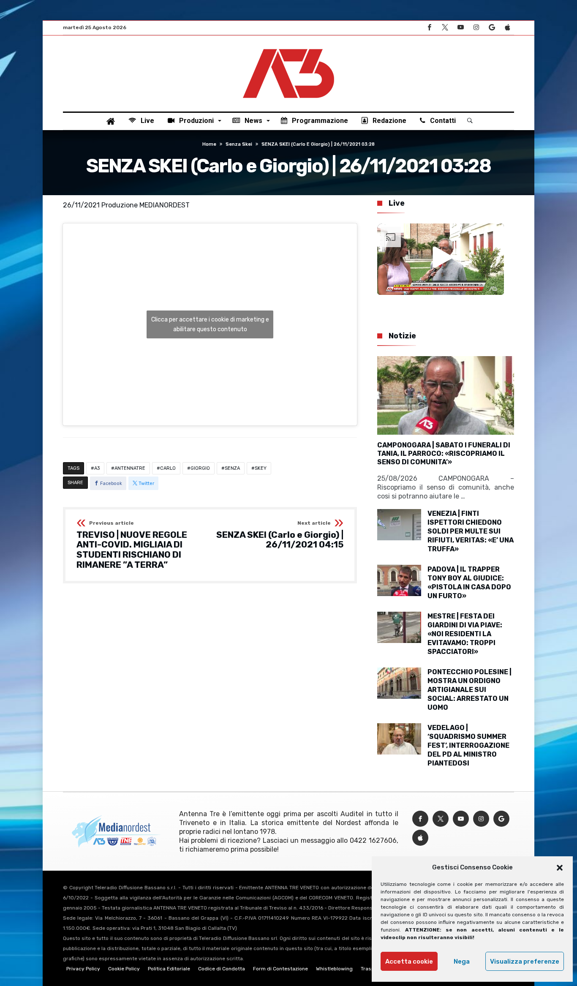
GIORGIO (200, 468)
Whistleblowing (334, 969)
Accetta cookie (409, 961)
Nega (462, 961)
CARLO (168, 468)
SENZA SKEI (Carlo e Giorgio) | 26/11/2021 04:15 (279, 535)
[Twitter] (445, 28)
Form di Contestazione (280, 969)
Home (209, 144)
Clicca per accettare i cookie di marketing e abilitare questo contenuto (210, 324)
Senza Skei (239, 144)
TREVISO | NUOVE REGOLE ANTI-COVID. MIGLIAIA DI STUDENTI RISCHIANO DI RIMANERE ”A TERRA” (131, 545)
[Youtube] (460, 28)
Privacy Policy (83, 969)
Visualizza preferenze (524, 961)
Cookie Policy (124, 969)
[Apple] (507, 28)
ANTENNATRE (129, 468)
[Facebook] (429, 28)
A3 (97, 468)
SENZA (232, 468)
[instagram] (476, 28)
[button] (559, 867)
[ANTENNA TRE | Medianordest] (288, 48)
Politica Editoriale (169, 969)
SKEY (261, 468)
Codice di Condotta (221, 969)
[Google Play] (491, 28)
